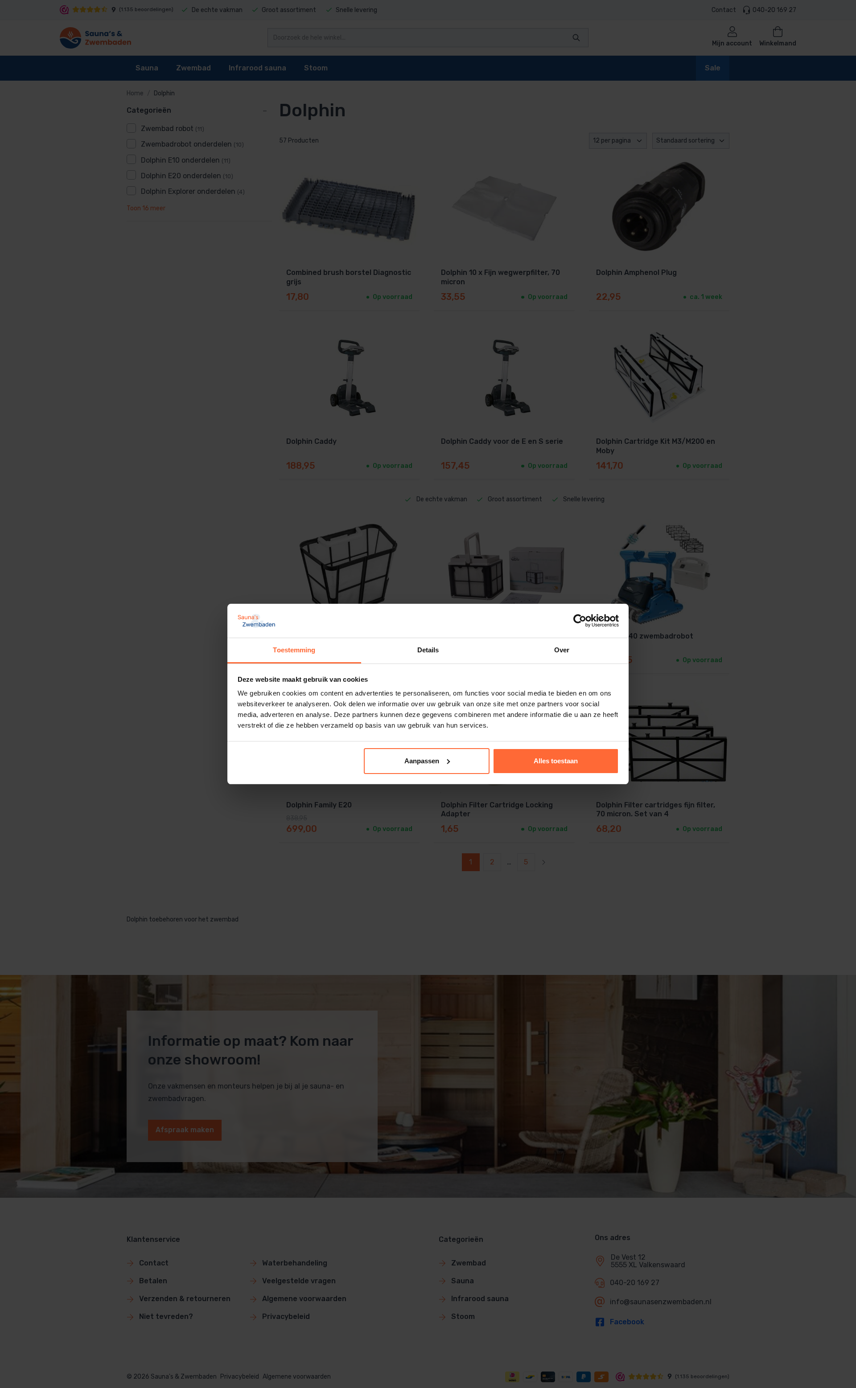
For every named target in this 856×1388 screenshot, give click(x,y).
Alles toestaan (556, 761)
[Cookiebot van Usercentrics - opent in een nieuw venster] (580, 620)
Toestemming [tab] (294, 650)
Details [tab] (428, 650)
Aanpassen (421, 761)
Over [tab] (561, 650)
